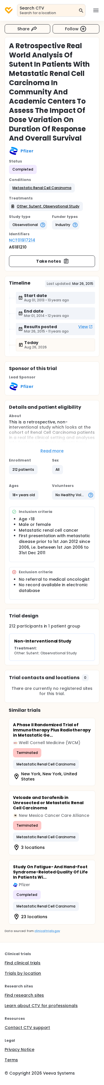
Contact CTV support (27, 1027)
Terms (11, 1060)
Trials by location (23, 973)
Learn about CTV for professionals (41, 1006)
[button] (42, 188)
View (83, 326)
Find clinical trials (22, 963)
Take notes (48, 261)
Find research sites (24, 995)
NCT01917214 (22, 240)
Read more (52, 450)
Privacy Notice (19, 1049)
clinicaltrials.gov (47, 931)
